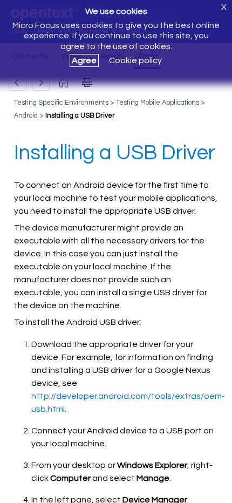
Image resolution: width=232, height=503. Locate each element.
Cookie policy (135, 60)
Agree (84, 60)
